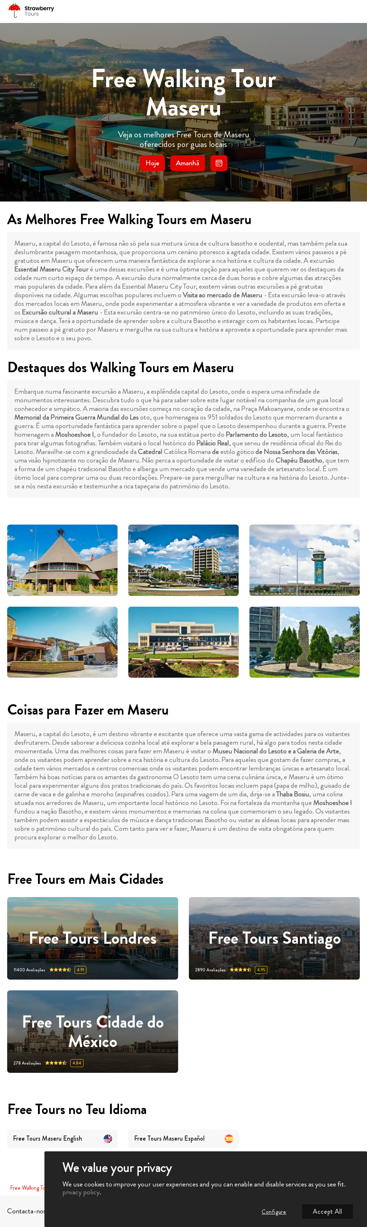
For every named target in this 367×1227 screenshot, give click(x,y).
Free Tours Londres (93, 938)
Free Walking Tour (30, 1188)
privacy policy (81, 1192)
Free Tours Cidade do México (93, 1032)
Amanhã (187, 163)
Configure (274, 1212)
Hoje (152, 163)
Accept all (327, 1211)
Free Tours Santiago (274, 938)
